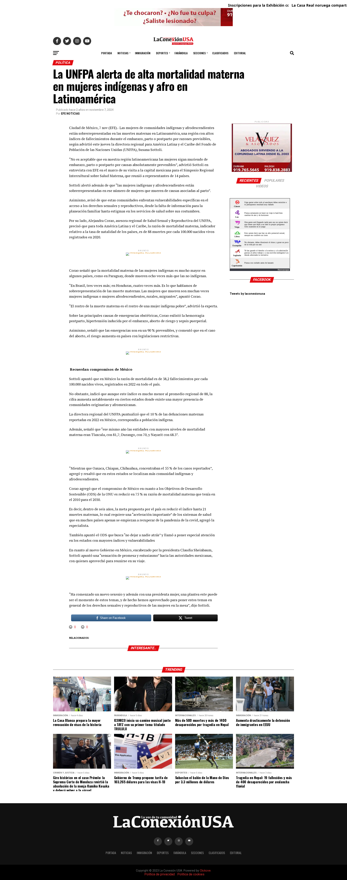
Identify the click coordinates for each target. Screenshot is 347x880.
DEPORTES (162, 53)
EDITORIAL (240, 53)
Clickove (205, 870)
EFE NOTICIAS (70, 113)
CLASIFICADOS (220, 53)
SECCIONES (199, 53)
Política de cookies (190, 874)
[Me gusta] (71, 627)
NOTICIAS (122, 53)
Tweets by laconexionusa (247, 293)
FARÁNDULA (181, 53)
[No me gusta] (83, 627)
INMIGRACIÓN (142, 53)
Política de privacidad (159, 874)
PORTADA (106, 53)
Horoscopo (283, 270)
